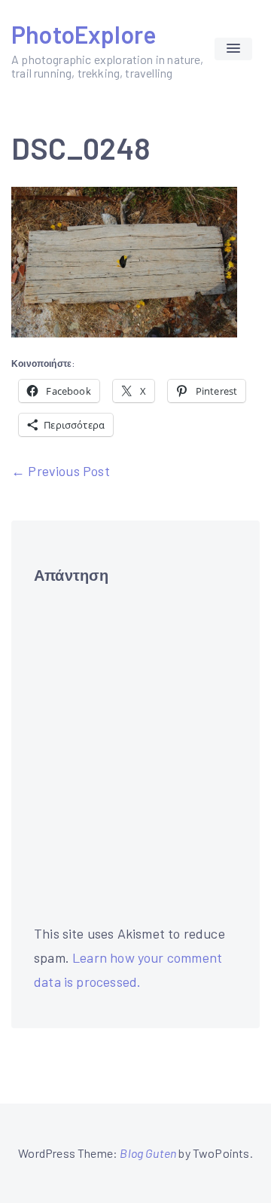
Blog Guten (148, 1153)
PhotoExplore (83, 34)
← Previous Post (60, 471)
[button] (233, 49)
